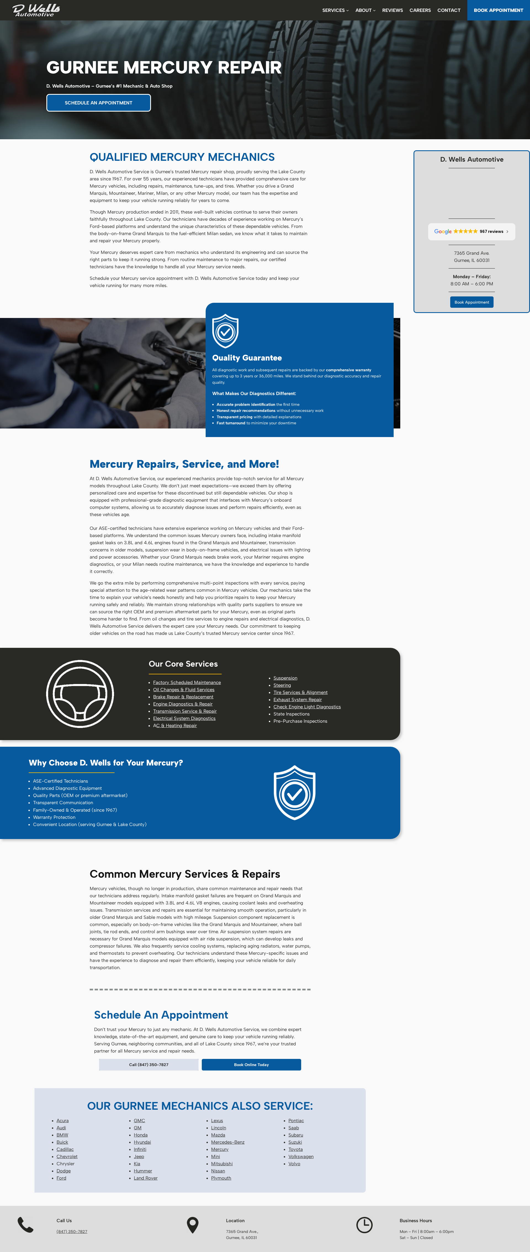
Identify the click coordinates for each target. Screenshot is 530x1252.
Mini (215, 1156)
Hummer (143, 1171)
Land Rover (146, 1178)
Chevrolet (67, 1156)
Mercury (220, 1149)
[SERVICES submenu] (347, 10)
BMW (62, 1135)
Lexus (217, 1120)
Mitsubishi (222, 1163)
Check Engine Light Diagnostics (307, 706)
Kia (137, 1163)
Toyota (295, 1149)
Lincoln (218, 1127)
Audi (61, 1127)
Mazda (218, 1135)
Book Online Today (251, 1064)
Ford (61, 1178)
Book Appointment (472, 302)
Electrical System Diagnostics (184, 718)
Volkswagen (301, 1156)
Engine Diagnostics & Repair (183, 704)
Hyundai (142, 1142)
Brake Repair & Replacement (183, 696)
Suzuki (295, 1142)
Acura (63, 1120)
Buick (62, 1142)
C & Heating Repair (176, 725)
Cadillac (65, 1149)
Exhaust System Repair (298, 699)
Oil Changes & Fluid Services (183, 689)
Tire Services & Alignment (301, 692)
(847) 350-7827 (72, 1231)
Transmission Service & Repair (185, 711)
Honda (141, 1135)
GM (138, 1127)
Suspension (285, 678)
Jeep (139, 1156)
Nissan (218, 1171)
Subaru (295, 1135)
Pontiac (296, 1120)
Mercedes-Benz (228, 1142)
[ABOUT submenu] (374, 10)
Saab (293, 1127)
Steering (282, 685)
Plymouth (221, 1178)
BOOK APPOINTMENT (498, 10)
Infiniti (140, 1149)
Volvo (294, 1163)
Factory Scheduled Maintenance (187, 682)
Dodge (64, 1171)
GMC (139, 1120)
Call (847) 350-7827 (148, 1064)
